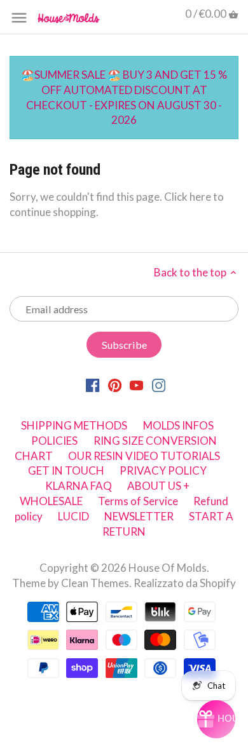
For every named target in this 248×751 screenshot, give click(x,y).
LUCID (74, 516)
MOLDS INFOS (178, 425)
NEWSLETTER (139, 516)
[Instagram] (158, 384)
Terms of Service (138, 501)
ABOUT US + (158, 485)
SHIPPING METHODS (74, 425)
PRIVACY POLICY (163, 470)
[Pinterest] (114, 384)
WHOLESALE (51, 501)
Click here (187, 196)
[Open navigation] (19, 17)
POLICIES (54, 440)
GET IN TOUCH (66, 470)
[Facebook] (92, 384)
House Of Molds (167, 567)
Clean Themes (95, 583)
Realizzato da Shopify (185, 583)
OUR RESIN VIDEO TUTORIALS (144, 456)
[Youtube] (136, 384)
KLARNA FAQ (78, 485)
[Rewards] (216, 719)
